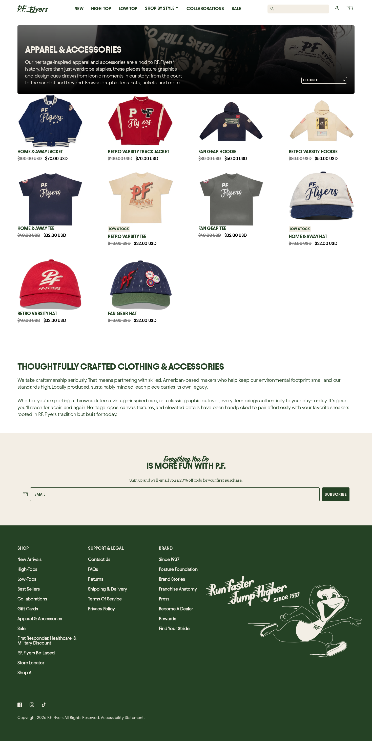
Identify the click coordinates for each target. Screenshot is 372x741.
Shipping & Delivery (107, 588)
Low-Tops (26, 579)
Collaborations (205, 8)
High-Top (101, 8)
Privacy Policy (101, 608)
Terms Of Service (105, 598)
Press (164, 598)
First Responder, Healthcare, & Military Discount (46, 640)
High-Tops (27, 569)
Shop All (25, 672)
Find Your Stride (174, 628)
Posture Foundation (178, 569)
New (79, 8)
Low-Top (128, 8)
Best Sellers (28, 588)
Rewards (167, 618)
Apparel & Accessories (39, 618)
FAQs (93, 569)
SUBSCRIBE (336, 494)
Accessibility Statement (122, 717)
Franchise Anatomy (178, 588)
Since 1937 (169, 559)
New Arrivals (29, 559)
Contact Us (99, 559)
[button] (349, 9)
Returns (95, 579)
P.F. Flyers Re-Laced (36, 652)
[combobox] (301, 9)
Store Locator (30, 662)
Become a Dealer (176, 608)
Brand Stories (172, 579)
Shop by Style (160, 8)
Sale (236, 8)
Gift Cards (27, 608)
